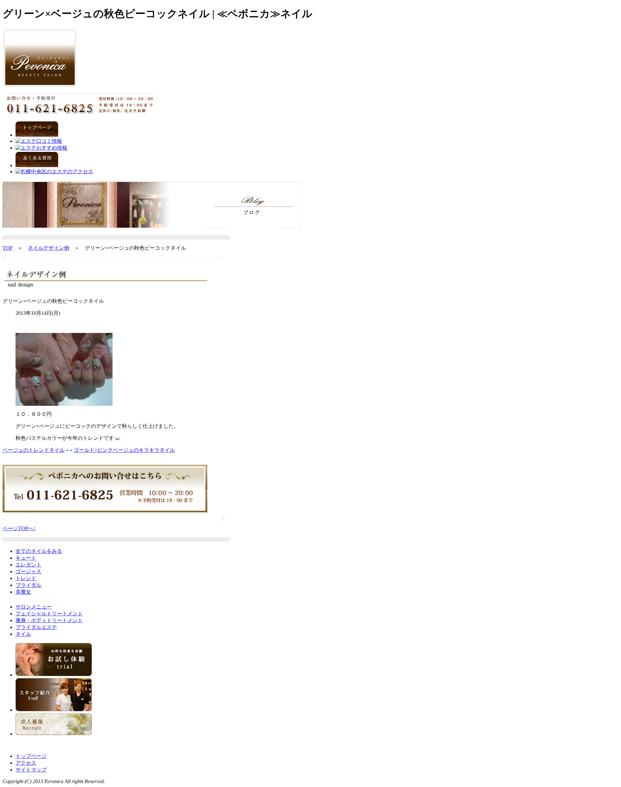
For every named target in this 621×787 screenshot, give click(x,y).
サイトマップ (31, 769)
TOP (7, 248)
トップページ (31, 756)
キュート (26, 558)
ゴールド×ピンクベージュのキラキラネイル (124, 450)
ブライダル (28, 585)
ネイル (23, 634)
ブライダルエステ (36, 627)
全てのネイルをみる (39, 551)
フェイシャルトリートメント (49, 613)
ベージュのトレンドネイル (34, 450)
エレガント (28, 564)
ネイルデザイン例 (48, 248)
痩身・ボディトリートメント (49, 620)
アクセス (26, 763)
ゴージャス (28, 571)
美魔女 (23, 592)
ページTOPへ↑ (19, 528)
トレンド (26, 578)
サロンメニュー (34, 607)
